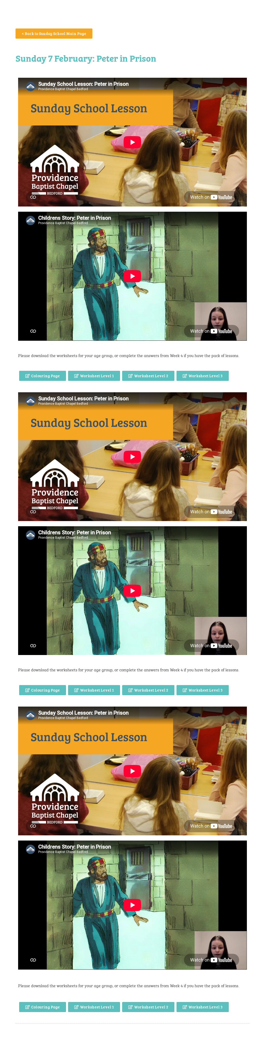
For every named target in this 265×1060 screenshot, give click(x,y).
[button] (42, 376)
